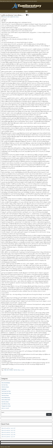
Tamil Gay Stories (5, 395)
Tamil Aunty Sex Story (6, 391)
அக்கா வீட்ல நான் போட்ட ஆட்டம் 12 (8, 430)
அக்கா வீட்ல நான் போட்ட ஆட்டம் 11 (8, 432)
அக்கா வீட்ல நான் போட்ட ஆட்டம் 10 (8, 434)
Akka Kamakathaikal (6, 382)
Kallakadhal (4, 389)
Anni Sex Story (5, 384)
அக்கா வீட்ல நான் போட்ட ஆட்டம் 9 (8, 436)
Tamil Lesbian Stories (6, 399)
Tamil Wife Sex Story (6, 403)
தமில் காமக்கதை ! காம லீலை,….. (12, 15)
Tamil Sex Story (17, 369)
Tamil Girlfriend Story (6, 397)
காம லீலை (22, 369)
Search (2, 412)
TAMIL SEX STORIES (8, 369)
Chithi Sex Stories (5, 387)
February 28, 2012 (6, 16)
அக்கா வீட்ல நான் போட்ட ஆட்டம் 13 (8, 428)
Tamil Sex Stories (15, 16)
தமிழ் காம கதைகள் (5, 408)
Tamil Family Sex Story (6, 393)
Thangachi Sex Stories (6, 406)
